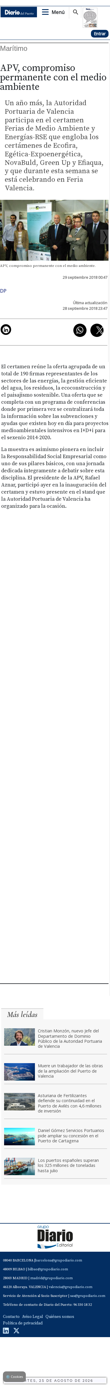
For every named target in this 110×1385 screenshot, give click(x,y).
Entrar (100, 33)
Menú (58, 12)
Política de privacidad (23, 1323)
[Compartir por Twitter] (97, 330)
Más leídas (22, 1014)
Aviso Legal (32, 1316)
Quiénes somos (59, 1316)
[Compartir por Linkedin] (6, 329)
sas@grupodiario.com (87, 1296)
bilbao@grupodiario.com (48, 1269)
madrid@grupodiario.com (51, 1278)
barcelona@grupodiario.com (58, 1260)
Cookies (14, 1376)
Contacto (11, 1316)
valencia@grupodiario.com (70, 1287)
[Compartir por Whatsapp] (80, 330)
